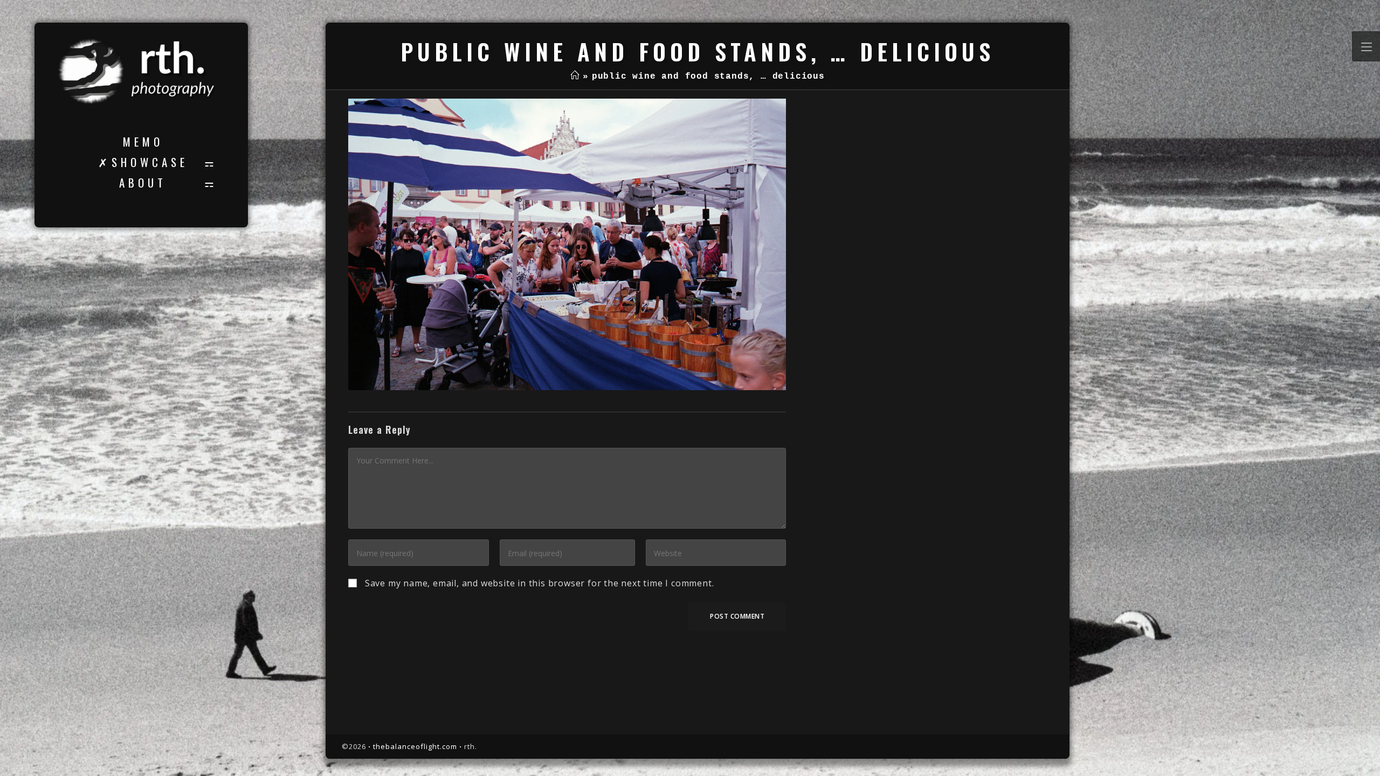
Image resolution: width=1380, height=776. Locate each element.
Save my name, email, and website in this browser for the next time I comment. (539, 583)
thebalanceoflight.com (415, 746)
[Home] (574, 76)
